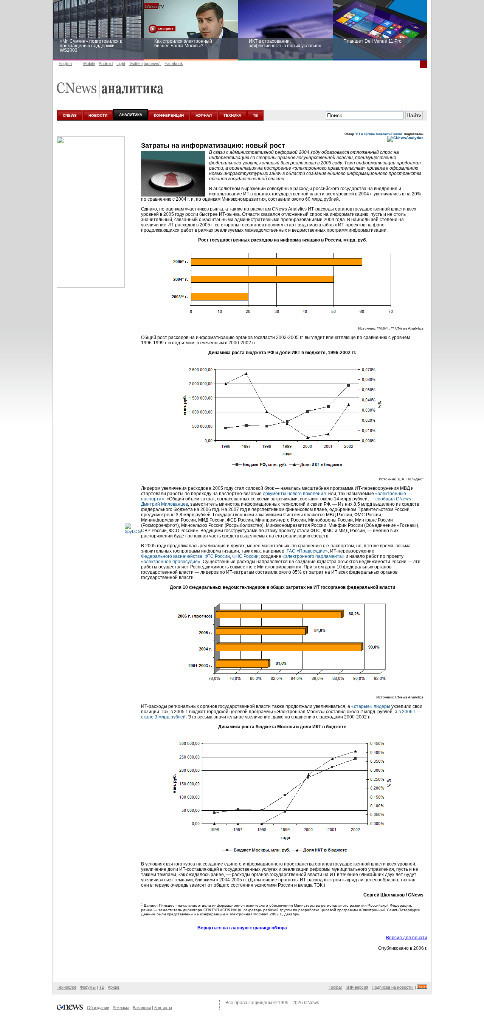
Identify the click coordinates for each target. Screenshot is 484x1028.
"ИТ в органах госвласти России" (379, 134)
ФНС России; (246, 556)
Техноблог (66, 987)
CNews (311, 1002)
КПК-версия (357, 987)
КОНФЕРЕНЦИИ (169, 115)
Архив (113, 987)
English (65, 63)
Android (106, 63)
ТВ (255, 115)
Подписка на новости (393, 987)
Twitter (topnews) (145, 63)
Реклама (121, 1007)
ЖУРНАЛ (203, 115)
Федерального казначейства (171, 556)
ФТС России (217, 556)
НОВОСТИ (97, 115)
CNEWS (70, 115)
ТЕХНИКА (232, 115)
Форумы (88, 987)
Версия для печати (406, 937)
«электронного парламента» (313, 556)
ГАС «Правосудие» (307, 551)
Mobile (89, 63)
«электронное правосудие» (170, 561)
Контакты (163, 1007)
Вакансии (142, 1007)
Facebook (173, 63)
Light (120, 63)
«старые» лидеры (370, 706)
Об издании (98, 1007)
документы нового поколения (294, 493)
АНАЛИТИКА (130, 115)
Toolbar (335, 987)
